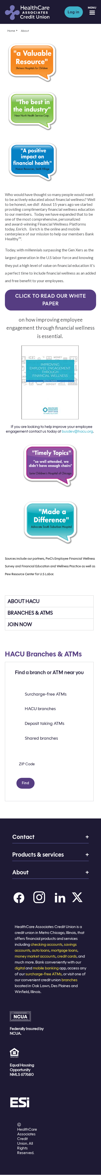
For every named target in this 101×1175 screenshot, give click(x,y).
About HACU (23, 601)
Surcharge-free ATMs (45, 694)
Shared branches (41, 738)
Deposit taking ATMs (44, 723)
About (25, 31)
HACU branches (40, 708)
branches (69, 980)
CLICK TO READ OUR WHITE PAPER (50, 300)
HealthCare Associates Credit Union (32, 12)
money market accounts (35, 956)
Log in (73, 12)
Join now (20, 624)
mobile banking (46, 968)
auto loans (41, 950)
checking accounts (47, 944)
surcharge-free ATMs (43, 974)
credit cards (67, 956)
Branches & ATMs (30, 613)
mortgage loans (64, 950)
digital (20, 968)
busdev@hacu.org (77, 431)
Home (11, 31)
